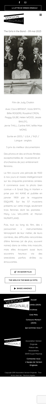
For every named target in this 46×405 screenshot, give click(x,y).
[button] (6, 65)
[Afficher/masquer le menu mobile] (40, 14)
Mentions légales (29, 375)
